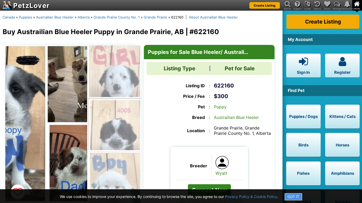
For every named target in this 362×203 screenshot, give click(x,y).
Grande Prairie (155, 17)
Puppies (25, 17)
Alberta (84, 17)
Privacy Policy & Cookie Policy (251, 196)
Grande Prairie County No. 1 (117, 17)
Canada (9, 17)
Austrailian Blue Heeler (55, 17)
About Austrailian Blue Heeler (213, 17)
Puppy (220, 106)
